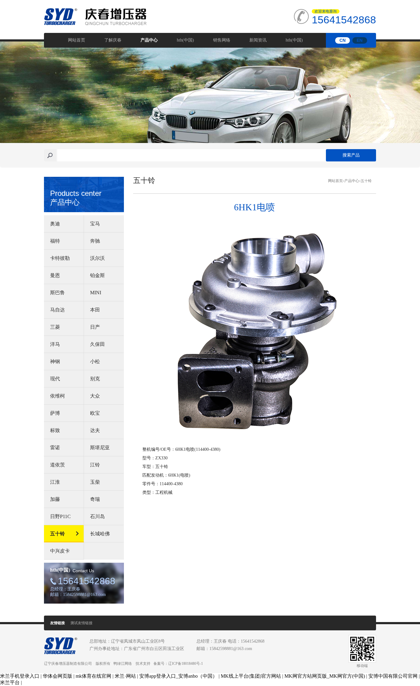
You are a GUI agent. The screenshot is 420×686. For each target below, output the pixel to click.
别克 (95, 378)
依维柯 (57, 396)
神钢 (55, 361)
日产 (95, 327)
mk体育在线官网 (93, 676)
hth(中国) (185, 40)
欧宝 (95, 413)
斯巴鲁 (57, 292)
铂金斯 (97, 275)
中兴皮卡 (60, 550)
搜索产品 (351, 155)
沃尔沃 (97, 258)
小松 (95, 361)
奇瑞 (95, 499)
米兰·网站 (125, 676)
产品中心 (149, 40)
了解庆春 (112, 40)
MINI (95, 292)
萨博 (55, 413)
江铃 (95, 464)
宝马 (95, 223)
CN (342, 40)
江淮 (55, 482)
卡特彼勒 (60, 258)
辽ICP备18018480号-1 (185, 663)
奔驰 (95, 241)
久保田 (97, 344)
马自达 (57, 309)
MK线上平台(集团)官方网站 (251, 676)
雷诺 (55, 447)
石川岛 (97, 516)
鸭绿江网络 (122, 663)
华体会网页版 (57, 676)
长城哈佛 (100, 533)
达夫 (95, 430)
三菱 (55, 327)
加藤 (55, 499)
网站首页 (76, 40)
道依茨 (57, 464)
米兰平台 (10, 682)
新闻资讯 (258, 40)
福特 (55, 241)
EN (360, 40)
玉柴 (95, 482)
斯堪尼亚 (100, 447)
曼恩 (55, 275)
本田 (95, 309)
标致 (55, 430)
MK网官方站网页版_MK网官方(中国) (324, 676)
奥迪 (55, 223)
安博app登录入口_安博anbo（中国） (178, 676)
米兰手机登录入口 (19, 676)
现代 (55, 378)
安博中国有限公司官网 (393, 676)
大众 (95, 396)
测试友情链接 (81, 623)
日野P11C (60, 516)
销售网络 (221, 40)
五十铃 (57, 533)
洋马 (55, 344)
